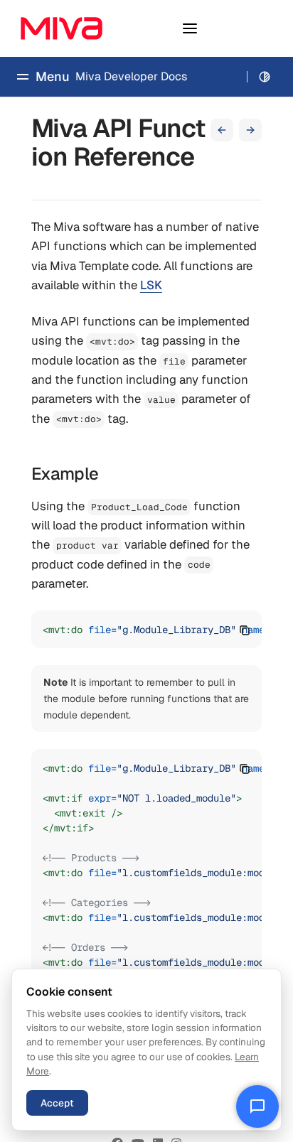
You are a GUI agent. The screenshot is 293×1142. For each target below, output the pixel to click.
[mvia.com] (61, 28)
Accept (57, 1103)
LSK (151, 285)
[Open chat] (257, 1106)
